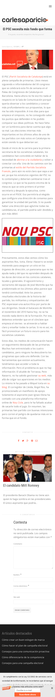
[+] (27, 468)
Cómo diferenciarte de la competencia (23, 657)
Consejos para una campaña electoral (22, 663)
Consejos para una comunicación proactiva (25, 651)
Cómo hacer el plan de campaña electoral (25, 645)
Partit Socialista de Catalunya (26, 76)
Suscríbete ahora (27, 694)
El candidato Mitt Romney (21, 485)
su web (42, 375)
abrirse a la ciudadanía (29, 159)
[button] (27, 691)
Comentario (17, 544)
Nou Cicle (18, 402)
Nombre (16, 575)
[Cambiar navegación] (50, 6)
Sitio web (16, 597)
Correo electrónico (20, 586)
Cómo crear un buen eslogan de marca (23, 639)
